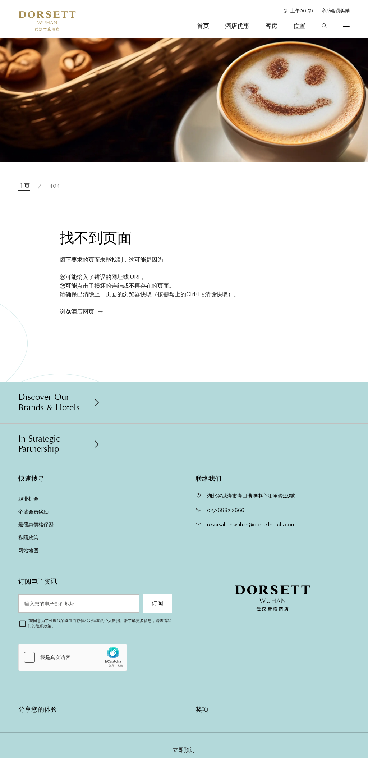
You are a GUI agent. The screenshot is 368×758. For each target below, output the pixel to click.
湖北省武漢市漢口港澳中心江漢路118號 (251, 496)
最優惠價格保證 (36, 525)
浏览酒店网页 (77, 311)
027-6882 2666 (225, 510)
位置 (299, 25)
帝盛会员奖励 (336, 10)
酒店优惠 (237, 25)
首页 (203, 25)
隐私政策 (43, 626)
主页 (24, 185)
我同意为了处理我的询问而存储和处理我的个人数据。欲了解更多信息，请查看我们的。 (99, 623)
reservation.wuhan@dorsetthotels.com (251, 525)
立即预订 (184, 750)
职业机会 (28, 499)
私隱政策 (29, 537)
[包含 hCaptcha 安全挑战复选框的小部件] (72, 657)
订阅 (157, 603)
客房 (271, 25)
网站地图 (29, 550)
